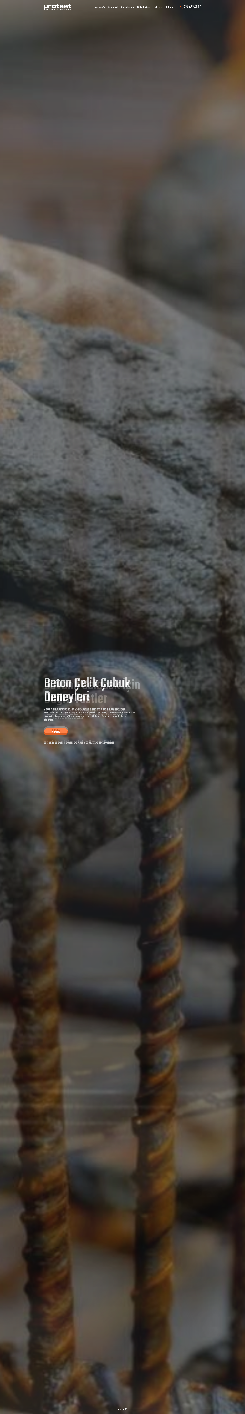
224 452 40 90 (192, 7)
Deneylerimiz (127, 7)
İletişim (169, 7)
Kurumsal (113, 7)
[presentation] (11, 712)
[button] (119, 1409)
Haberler (158, 7)
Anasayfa (100, 7)
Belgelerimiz (144, 7)
